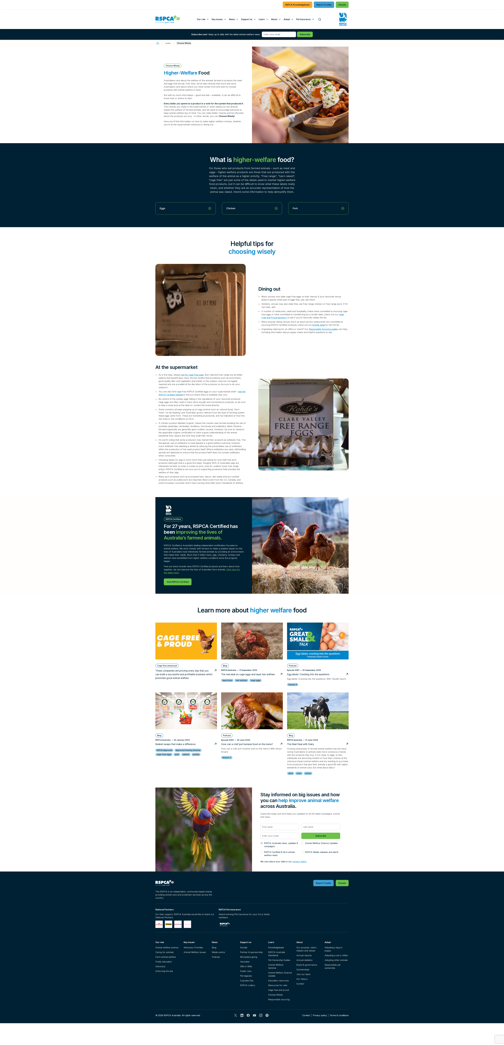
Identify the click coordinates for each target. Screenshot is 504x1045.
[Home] (157, 43)
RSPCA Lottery (247, 985)
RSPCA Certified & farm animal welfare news (279, 854)
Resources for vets (277, 985)
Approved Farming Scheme (188, 750)
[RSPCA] (167, 19)
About (299, 942)
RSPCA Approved (164, 750)
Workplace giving (248, 957)
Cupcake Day (246, 980)
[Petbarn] (168, 924)
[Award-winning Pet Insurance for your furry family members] (225, 924)
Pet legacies (246, 976)
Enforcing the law (164, 971)
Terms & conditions (339, 1015)
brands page (318, 325)
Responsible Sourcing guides (323, 329)
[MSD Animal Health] (178, 924)
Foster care (245, 971)
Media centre (218, 952)
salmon (186, 754)
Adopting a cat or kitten (336, 955)
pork (177, 754)
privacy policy (299, 861)
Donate (243, 947)
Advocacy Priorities (193, 947)
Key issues (189, 942)
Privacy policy (320, 1015)
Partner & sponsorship (251, 952)
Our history (302, 979)
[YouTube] (254, 1015)
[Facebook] (248, 1015)
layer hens (227, 680)
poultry (196, 754)
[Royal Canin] (159, 924)
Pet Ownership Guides (279, 960)
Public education (163, 961)
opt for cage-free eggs (192, 374)
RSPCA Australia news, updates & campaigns (281, 845)
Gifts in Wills (246, 966)
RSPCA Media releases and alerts (321, 852)
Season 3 (292, 684)
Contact (300, 983)
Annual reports (304, 955)
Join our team (303, 974)
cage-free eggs (164, 754)
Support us (245, 942)
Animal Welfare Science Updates (321, 843)
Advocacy (160, 966)
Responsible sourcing (279, 999)
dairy (290, 773)
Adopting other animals (336, 960)
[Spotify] (267, 1015)
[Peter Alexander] (187, 924)
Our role (159, 942)
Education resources (278, 980)
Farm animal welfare (165, 957)
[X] (235, 1015)
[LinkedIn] (241, 1015)
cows (298, 773)
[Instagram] (260, 1015)
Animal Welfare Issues (195, 952)
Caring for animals (164, 952)
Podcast (216, 957)
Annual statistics (304, 960)
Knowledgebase (276, 947)
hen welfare (241, 680)
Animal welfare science (166, 947)
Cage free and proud (278, 990)
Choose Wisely (275, 994)
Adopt (328, 942)
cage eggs (255, 680)
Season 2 (226, 757)
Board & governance (306, 965)
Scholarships (302, 969)
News (215, 942)
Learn (168, 43)
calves (308, 773)
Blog (214, 947)
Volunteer (245, 961)
